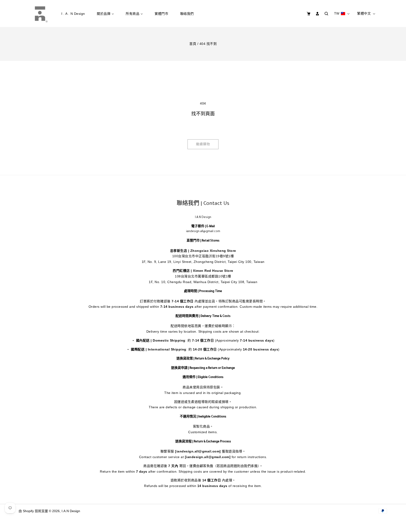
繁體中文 (364, 13)
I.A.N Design (71, 511)
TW (337, 13)
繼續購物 (203, 144)
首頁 (192, 44)
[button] (308, 14)
